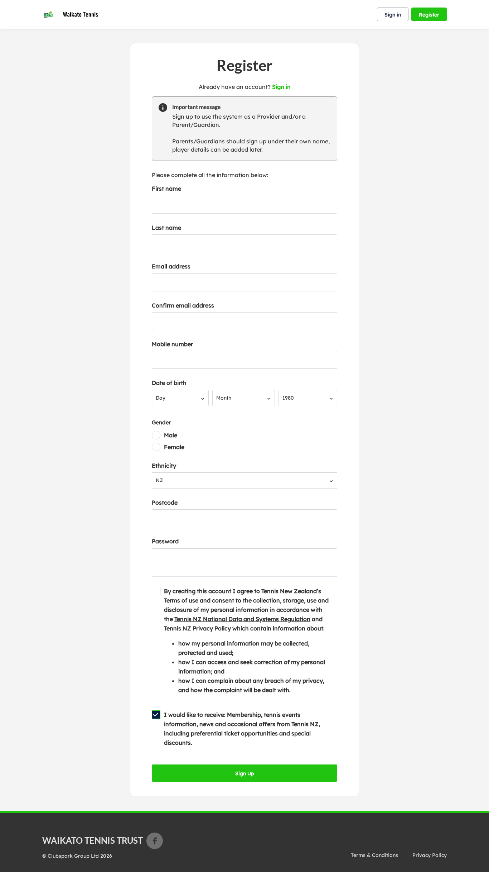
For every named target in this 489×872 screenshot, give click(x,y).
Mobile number (172, 344)
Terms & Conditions (374, 855)
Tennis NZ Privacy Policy (197, 628)
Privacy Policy (429, 855)
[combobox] (180, 398)
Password (165, 541)
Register (429, 14)
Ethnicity (164, 465)
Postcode (165, 502)
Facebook (154, 841)
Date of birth (169, 382)
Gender (161, 422)
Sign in (392, 14)
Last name (166, 227)
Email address (171, 266)
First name (166, 188)
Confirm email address (183, 305)
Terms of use (181, 600)
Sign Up (244, 773)
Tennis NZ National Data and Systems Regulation (242, 619)
